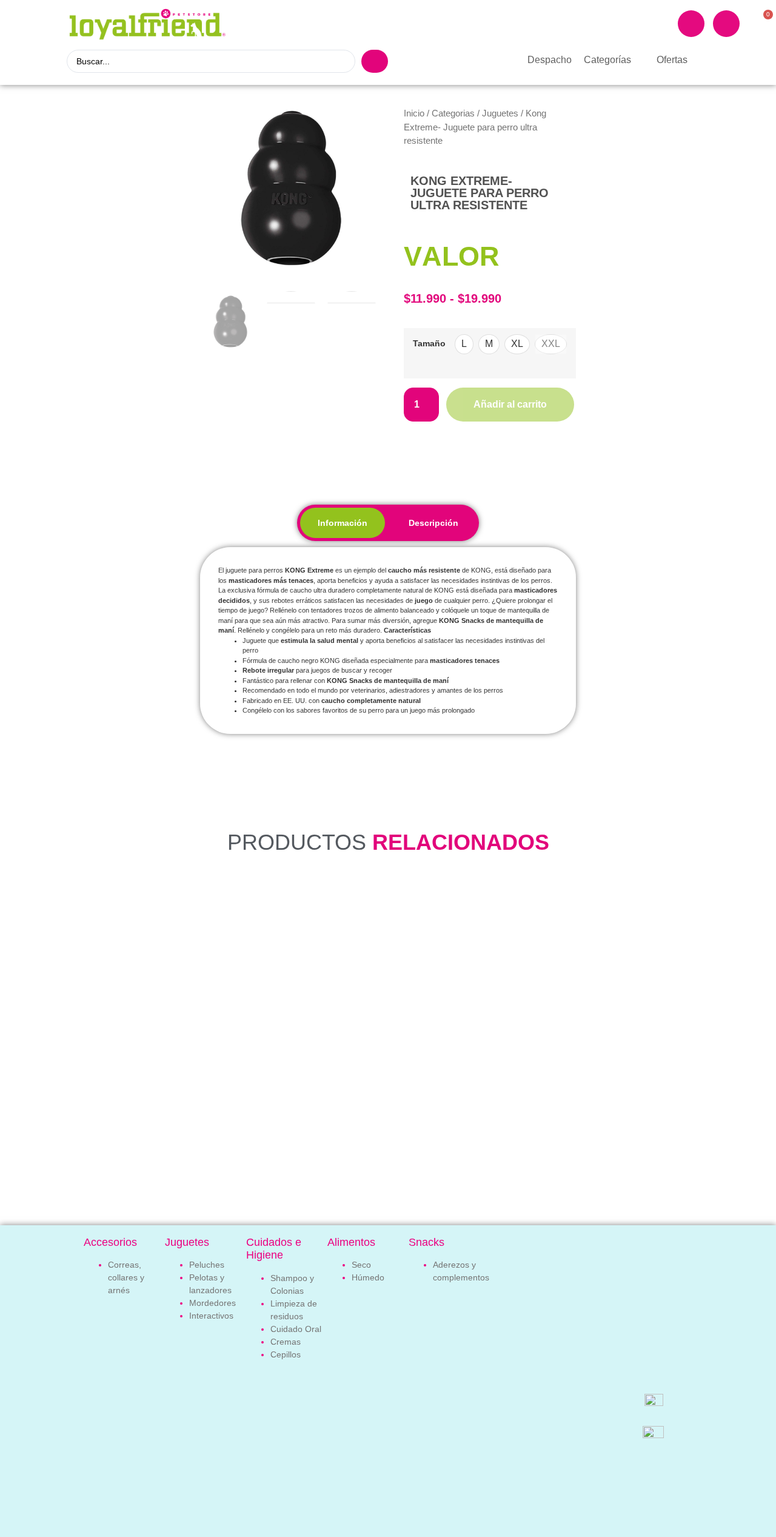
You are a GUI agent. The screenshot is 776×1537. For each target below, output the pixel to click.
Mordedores (212, 1303)
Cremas (285, 1342)
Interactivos (211, 1315)
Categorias (453, 113)
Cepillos (285, 1354)
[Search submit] (374, 61)
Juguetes (500, 113)
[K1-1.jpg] (291, 188)
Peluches (206, 1265)
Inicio (414, 113)
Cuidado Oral (295, 1329)
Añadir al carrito (510, 404)
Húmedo (368, 1277)
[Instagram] (726, 23)
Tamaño (429, 343)
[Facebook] (691, 23)
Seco (361, 1265)
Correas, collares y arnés (126, 1277)
